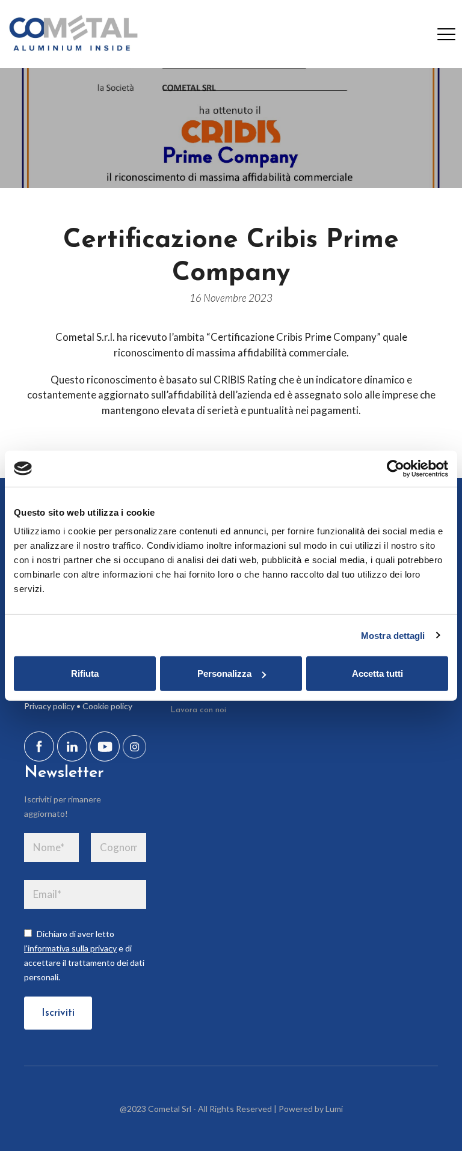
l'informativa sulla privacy (70, 948)
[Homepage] (72, 34)
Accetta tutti (377, 673)
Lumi (334, 1109)
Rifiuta (85, 673)
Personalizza (224, 673)
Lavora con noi (198, 710)
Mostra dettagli (393, 635)
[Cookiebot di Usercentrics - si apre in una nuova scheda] (395, 468)
